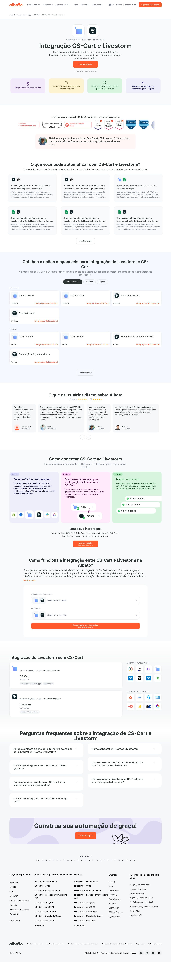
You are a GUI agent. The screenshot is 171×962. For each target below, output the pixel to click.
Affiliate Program (116, 912)
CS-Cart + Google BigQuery (48, 916)
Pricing (112, 881)
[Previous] (82, 437)
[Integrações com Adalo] (130, 669)
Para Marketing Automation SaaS (144, 906)
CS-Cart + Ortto (42, 886)
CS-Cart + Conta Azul (45, 911)
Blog (111, 886)
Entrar (119, 5)
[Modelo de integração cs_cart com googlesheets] (138, 188)
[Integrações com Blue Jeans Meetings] (157, 697)
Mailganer (14, 882)
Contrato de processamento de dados (83, 944)
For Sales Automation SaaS (141, 902)
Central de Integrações (17, 15)
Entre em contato (155, 944)
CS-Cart (37, 15)
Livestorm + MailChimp (85, 920)
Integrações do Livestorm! (148, 303)
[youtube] (153, 952)
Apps (76, 5)
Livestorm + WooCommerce (87, 890)
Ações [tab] (102, 282)
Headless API (136, 915)
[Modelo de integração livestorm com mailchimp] (32, 188)
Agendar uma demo (150, 5)
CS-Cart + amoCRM (44, 907)
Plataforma (48, 5)
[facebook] (141, 952)
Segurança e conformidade (141, 897)
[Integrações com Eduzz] (139, 706)
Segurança (140, 944)
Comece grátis (85, 64)
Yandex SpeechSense (19, 900)
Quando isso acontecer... (42, 594)
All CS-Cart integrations (46, 881)
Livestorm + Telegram (84, 902)
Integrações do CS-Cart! (47, 303)
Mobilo (12, 887)
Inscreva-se (130, 5)
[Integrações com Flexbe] (157, 678)
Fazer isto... (36, 609)
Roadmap (113, 903)
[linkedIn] (147, 952)
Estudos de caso (137, 893)
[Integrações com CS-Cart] (157, 669)
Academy (113, 894)
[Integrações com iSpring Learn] (157, 706)
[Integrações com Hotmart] (130, 697)
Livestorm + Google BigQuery (88, 916)
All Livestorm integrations (86, 881)
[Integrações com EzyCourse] (148, 706)
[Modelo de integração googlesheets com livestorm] (32, 220)
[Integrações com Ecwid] (130, 678)
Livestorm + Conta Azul (85, 911)
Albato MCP (135, 911)
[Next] (88, 437)
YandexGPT (15, 914)
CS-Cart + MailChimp (45, 920)
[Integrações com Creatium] (148, 669)
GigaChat (13, 896)
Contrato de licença (35, 944)
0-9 (38, 860)
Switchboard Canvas (19, 909)
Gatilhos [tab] (89, 282)
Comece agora (85, 835)
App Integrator (115, 899)
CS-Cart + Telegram (44, 902)
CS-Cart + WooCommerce (47, 890)
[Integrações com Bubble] (139, 669)
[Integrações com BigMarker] (148, 697)
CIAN (12, 891)
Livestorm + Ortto (82, 886)
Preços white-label (138, 889)
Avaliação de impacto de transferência (117, 944)
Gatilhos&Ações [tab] (73, 282)
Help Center (114, 890)
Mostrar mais (85, 241)
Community (114, 908)
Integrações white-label (140, 884)
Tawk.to (13, 905)
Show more (14, 920)
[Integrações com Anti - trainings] (139, 697)
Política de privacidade (55, 944)
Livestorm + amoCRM (84, 907)
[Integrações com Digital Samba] (130, 706)
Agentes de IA (115, 916)
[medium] (159, 952)
